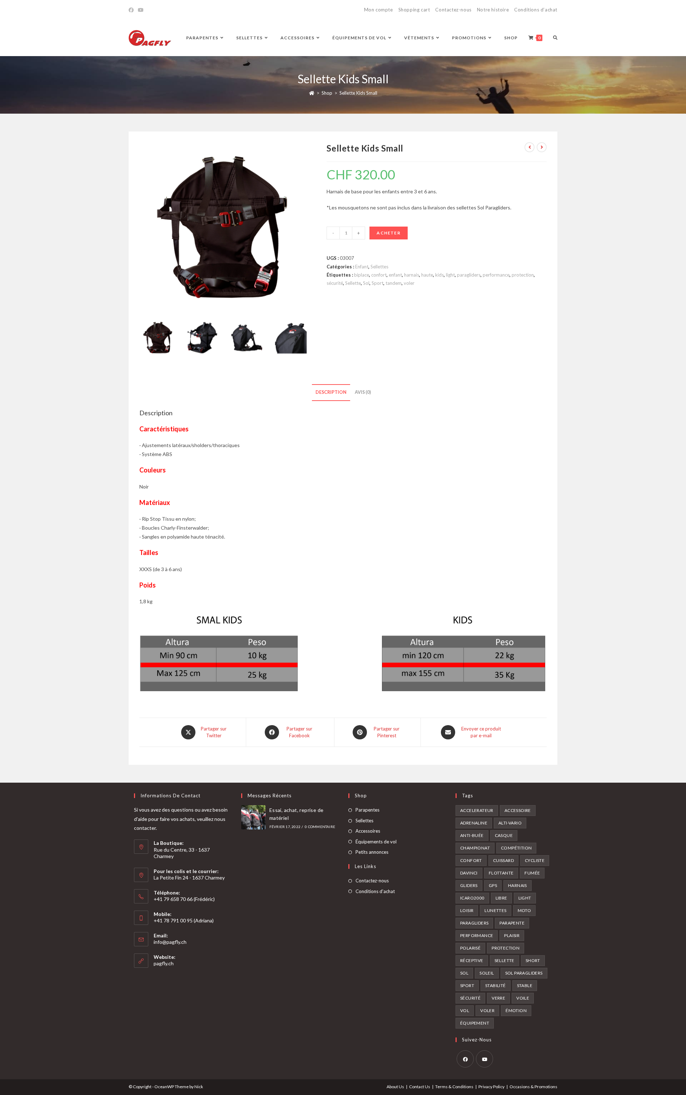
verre (498, 998)
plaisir (512, 935)
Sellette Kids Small (358, 93)
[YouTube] (141, 10)
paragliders (469, 275)
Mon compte (378, 10)
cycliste (535, 860)
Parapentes (367, 810)
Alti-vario (510, 823)
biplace (361, 275)
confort (379, 275)
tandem (394, 283)
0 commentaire (320, 826)
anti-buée (472, 835)
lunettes (495, 910)
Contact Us (419, 1086)
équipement (474, 1023)
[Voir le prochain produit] (542, 147)
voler (409, 283)
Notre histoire (493, 10)
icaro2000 (472, 898)
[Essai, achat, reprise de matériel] (253, 817)
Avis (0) (363, 392)
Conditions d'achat (375, 891)
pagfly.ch (164, 963)
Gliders (469, 885)
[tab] (331, 393)
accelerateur (476, 810)
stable (524, 985)
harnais (411, 275)
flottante (501, 873)
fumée (532, 873)
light (450, 275)
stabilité (495, 985)
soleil (486, 973)
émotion (516, 1010)
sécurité (335, 283)
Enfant (361, 266)
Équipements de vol (376, 841)
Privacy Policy (491, 1086)
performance (496, 275)
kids (439, 275)
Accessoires (368, 831)
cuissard (503, 860)
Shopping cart (414, 10)
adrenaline (473, 823)
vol (464, 1010)
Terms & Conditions (454, 1086)
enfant (395, 275)
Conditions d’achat (535, 10)
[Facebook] (132, 10)
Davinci (469, 873)
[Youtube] (484, 1058)
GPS (493, 885)
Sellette (353, 283)
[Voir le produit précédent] (530, 147)
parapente (512, 923)
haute (427, 275)
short (533, 960)
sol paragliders (524, 973)
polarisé (470, 948)
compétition (516, 848)
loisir (466, 910)
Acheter (388, 233)
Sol (366, 283)
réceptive (471, 960)
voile (522, 998)
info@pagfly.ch (170, 942)
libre (501, 898)
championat (475, 848)
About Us (395, 1086)
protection (523, 275)
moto (524, 910)
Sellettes (379, 266)
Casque (504, 835)
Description (331, 392)
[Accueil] (311, 93)
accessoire (517, 810)
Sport (377, 283)
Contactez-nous (453, 10)
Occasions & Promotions (533, 1086)
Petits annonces (372, 852)
